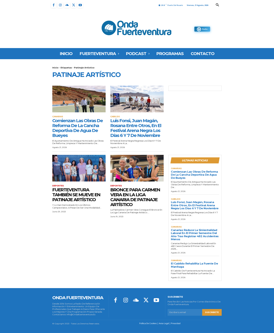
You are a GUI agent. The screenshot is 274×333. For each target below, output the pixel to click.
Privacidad (175, 323)
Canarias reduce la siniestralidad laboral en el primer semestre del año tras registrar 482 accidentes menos (195, 234)
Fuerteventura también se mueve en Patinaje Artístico (76, 194)
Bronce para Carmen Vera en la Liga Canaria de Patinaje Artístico (135, 197)
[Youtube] (80, 5)
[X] (73, 5)
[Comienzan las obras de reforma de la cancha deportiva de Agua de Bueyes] (79, 99)
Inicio (55, 67)
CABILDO (115, 116)
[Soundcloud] (66, 5)
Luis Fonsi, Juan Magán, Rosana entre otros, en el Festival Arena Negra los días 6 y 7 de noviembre (135, 128)
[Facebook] (53, 5)
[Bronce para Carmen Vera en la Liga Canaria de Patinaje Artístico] (137, 168)
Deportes (58, 186)
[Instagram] (60, 5)
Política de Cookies (148, 323)
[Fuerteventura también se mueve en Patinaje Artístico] (79, 168)
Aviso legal (164, 323)
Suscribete (212, 312)
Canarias (57, 116)
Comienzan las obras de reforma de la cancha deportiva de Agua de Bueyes (77, 128)
